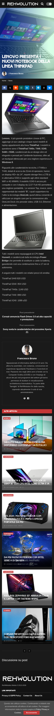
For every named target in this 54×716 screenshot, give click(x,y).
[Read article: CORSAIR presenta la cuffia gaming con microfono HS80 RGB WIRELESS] (27, 626)
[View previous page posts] (25, 651)
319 (23, 602)
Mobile (7, 418)
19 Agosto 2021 (11, 641)
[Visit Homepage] (22, 4)
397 (20, 564)
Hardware (8, 457)
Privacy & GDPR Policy (11, 696)
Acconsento (31, 713)
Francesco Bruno (16, 74)
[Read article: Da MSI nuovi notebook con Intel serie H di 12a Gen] (27, 549)
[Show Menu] (3, 4)
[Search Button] (42, 4)
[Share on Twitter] (10, 88)
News (10, 81)
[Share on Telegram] (38, 88)
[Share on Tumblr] (32, 88)
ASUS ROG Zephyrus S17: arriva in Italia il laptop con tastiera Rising (26, 597)
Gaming (7, 610)
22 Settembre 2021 (12, 602)
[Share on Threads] (43, 88)
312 (20, 641)
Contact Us (27, 696)
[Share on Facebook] (4, 88)
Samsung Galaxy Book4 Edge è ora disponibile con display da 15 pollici (25, 444)
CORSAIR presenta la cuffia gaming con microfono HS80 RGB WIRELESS (24, 636)
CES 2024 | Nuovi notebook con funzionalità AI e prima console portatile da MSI (23, 519)
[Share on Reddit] (15, 88)
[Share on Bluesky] (49, 88)
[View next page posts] (29, 651)
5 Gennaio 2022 (10, 564)
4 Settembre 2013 (35, 74)
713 (22, 487)
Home (4, 81)
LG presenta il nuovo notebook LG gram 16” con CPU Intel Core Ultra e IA (26, 482)
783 (22, 449)
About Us (38, 696)
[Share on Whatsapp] (21, 88)
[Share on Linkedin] (27, 88)
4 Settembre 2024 (11, 449)
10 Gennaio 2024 (11, 525)
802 (21, 525)
